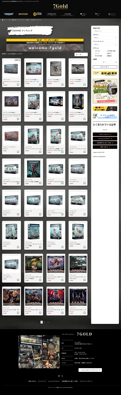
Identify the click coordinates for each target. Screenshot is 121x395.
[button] (105, 134)
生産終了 (109, 53)
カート (98, 14)
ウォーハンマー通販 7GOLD (56, 387)
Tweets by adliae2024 (99, 156)
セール (97, 53)
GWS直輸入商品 (52, 14)
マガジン (84, 14)
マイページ (112, 14)
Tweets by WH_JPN (98, 152)
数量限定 (109, 56)
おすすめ (97, 51)
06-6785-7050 (78, 348)
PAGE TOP (116, 381)
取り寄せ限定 (98, 56)
